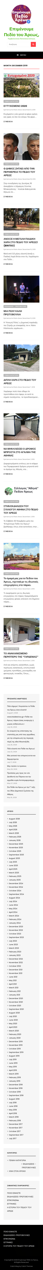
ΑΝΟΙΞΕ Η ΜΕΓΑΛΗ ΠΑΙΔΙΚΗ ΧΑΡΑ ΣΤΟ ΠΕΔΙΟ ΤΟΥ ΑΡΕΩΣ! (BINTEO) (21, 242)
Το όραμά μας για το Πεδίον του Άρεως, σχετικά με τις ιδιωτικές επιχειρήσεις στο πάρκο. (21, 582)
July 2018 (12, 1102)
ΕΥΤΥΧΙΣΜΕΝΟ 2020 (15, 106)
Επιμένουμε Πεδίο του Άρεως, (21, 32)
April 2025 (13, 869)
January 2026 (15, 840)
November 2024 (16, 887)
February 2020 (15, 1034)
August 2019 (14, 1056)
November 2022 (16, 962)
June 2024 (13, 905)
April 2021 (13, 984)
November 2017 (15, 1127)
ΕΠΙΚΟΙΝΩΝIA (13, 1200)
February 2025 (15, 876)
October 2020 (15, 1005)
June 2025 (13, 865)
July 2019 (12, 1059)
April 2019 (13, 1070)
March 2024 (14, 915)
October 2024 (15, 890)
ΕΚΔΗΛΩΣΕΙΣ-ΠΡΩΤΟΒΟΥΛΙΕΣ (20, 1196)
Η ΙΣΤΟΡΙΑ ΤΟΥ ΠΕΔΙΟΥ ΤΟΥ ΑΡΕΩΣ (19, 1246)
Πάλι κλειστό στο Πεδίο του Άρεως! (21, 748)
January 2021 (14, 995)
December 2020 (16, 998)
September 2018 (16, 1095)
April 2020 (13, 1027)
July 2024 (13, 901)
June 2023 (13, 944)
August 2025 (14, 858)
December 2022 (16, 959)
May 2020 (13, 1023)
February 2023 (15, 951)
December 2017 (16, 1124)
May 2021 (13, 980)
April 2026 (13, 829)
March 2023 (14, 948)
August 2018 (14, 1099)
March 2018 (14, 1117)
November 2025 (16, 847)
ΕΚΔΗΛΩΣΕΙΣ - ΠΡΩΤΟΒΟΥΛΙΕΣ (15, 306)
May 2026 (13, 826)
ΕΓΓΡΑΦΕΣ (11, 1204)
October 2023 (15, 933)
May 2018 (13, 1109)
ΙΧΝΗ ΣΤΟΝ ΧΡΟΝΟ (17, 1171)
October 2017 (15, 1131)
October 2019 (15, 1048)
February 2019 (15, 1077)
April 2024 (13, 912)
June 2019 (13, 1063)
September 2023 (16, 937)
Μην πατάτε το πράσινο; (16, 766)
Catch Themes (27, 1266)
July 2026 (13, 822)
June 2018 (13, 1106)
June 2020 (13, 1020)
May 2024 (13, 908)
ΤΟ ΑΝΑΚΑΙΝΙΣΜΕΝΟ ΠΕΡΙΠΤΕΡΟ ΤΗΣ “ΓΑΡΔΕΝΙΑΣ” (21, 655)
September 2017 (16, 1135)
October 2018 (15, 1092)
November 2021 (15, 973)
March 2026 (14, 833)
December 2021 (15, 969)
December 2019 (16, 1041)
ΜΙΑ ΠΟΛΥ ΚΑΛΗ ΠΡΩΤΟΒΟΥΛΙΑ (13, 312)
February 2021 (15, 991)
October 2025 (15, 851)
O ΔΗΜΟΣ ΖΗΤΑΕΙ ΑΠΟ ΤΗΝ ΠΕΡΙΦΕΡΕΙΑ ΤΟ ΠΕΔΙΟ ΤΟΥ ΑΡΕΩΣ (19, 172)
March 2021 (13, 987)
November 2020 (16, 1002)
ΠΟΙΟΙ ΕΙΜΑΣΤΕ (14, 1193)
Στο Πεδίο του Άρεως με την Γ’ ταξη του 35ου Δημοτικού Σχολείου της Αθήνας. (21, 791)
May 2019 (13, 1066)
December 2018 (16, 1084)
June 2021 (13, 977)
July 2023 (13, 941)
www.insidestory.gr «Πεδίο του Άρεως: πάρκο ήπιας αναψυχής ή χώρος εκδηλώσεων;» (20, 720)
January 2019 (14, 1081)
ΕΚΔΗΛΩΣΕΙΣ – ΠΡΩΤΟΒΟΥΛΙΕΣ (29, 1166)
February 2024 (15, 919)
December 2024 (16, 883)
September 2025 (16, 854)
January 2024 (15, 923)
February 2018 (15, 1120)
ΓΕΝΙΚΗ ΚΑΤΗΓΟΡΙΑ (11, 101)
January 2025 (15, 880)
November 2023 (16, 930)
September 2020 (16, 1009)
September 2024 (16, 894)
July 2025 (13, 862)
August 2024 (14, 898)
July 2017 (12, 1138)
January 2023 (15, 955)
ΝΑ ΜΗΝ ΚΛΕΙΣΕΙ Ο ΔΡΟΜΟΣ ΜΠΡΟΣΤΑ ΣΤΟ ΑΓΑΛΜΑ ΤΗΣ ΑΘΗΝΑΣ (20, 452)
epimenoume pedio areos (13, 110)
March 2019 (14, 1074)
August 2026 (14, 818)
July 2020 (13, 1016)
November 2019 (15, 1045)
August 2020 (14, 1012)
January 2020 (15, 1038)
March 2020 (14, 1030)
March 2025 (14, 872)
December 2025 (16, 844)
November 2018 (15, 1088)
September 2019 (16, 1052)
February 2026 (15, 836)
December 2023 (16, 926)
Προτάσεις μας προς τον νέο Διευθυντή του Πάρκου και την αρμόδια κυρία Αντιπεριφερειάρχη (20, 776)
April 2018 (13, 1113)
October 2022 (15, 966)
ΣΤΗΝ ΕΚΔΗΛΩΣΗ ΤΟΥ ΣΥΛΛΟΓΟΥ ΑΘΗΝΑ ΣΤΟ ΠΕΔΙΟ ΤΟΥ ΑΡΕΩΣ (21, 509)
